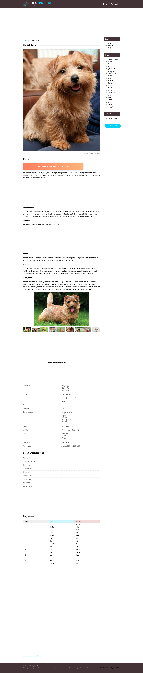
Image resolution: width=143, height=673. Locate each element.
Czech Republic (112, 73)
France (109, 61)
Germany (110, 90)
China (109, 70)
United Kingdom (112, 60)
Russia (109, 84)
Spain (109, 82)
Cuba (109, 101)
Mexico (109, 66)
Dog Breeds (35, 666)
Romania (110, 80)
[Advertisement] (71, 22)
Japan (109, 102)
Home (25, 40)
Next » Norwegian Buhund (32, 656)
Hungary (110, 106)
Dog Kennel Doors (113, 118)
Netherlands (111, 92)
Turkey (109, 107)
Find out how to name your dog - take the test (53, 166)
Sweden (110, 89)
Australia (110, 65)
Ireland (109, 99)
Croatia (109, 87)
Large (109, 47)
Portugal (110, 75)
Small (109, 44)
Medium (110, 45)
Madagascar (111, 72)
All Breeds (114, 4)
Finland (109, 96)
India (109, 78)
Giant (109, 49)
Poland (109, 85)
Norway (109, 94)
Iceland (109, 104)
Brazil (109, 97)
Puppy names (113, 125)
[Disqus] (61, 587)
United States (111, 68)
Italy (108, 63)
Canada (109, 77)
